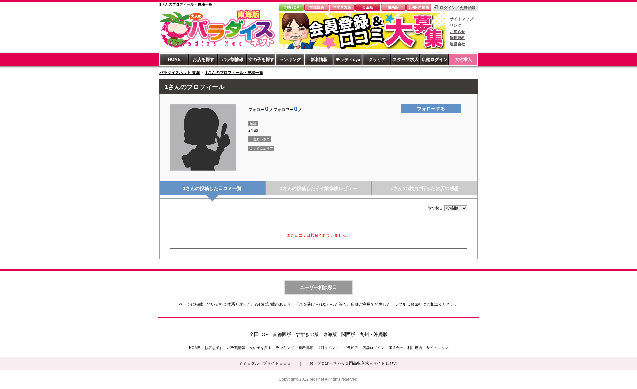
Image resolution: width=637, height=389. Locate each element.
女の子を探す (261, 59)
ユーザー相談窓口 (318, 287)
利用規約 (457, 38)
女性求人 (463, 59)
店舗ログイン (435, 59)
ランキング (290, 59)
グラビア (377, 59)
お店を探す (203, 59)
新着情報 (319, 59)
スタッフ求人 (406, 59)
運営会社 (457, 44)
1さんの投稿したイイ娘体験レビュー (318, 188)
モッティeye (348, 59)
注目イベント (328, 348)
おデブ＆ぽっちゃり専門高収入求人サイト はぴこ (353, 363)
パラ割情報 (232, 59)
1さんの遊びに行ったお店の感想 (425, 188)
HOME (174, 59)
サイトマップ (461, 19)
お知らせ (457, 31)
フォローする (431, 108)
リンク (455, 25)
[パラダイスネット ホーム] (217, 47)
